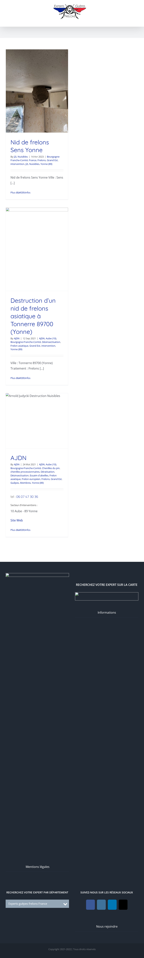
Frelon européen (31, 479)
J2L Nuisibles (21, 156)
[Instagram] (101, 905)
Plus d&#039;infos (20, 192)
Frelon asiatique (19, 345)
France (32, 160)
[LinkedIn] (112, 905)
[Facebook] (90, 905)
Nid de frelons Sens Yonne (29, 146)
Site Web (16, 520)
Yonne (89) (46, 164)
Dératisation (47, 471)
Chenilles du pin (51, 468)
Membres (25, 482)
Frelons (42, 160)
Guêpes (14, 482)
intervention (17, 164)
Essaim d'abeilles (39, 475)
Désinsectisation (51, 342)
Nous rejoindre (107, 926)
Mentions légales (38, 867)
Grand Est (52, 160)
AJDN (17, 338)
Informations (107, 612)
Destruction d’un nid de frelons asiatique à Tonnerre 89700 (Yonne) (33, 316)
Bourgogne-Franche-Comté (25, 342)
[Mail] (123, 905)
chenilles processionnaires (25, 471)
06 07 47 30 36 (27, 496)
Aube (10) (51, 338)
